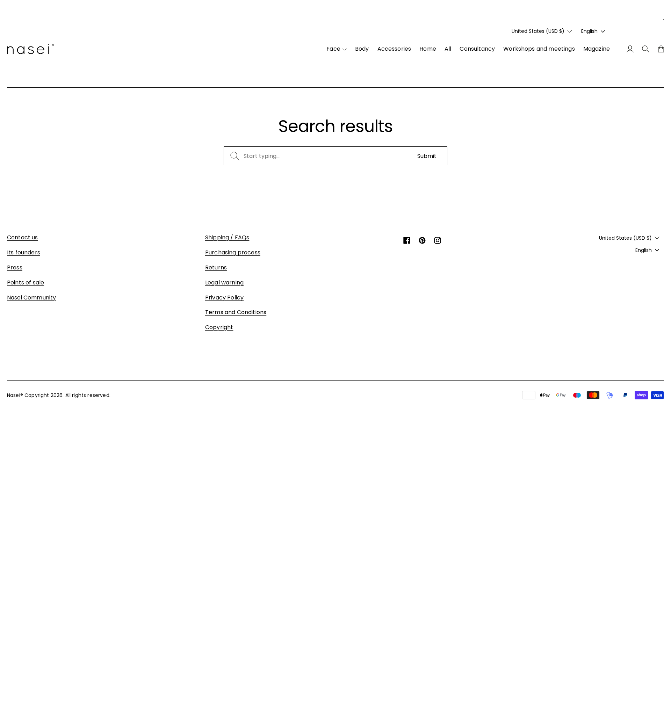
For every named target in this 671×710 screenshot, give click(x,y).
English (589, 31)
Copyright (219, 327)
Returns (216, 267)
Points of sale (25, 282)
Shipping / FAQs (227, 237)
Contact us (22, 237)
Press (14, 267)
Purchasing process (232, 252)
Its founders (23, 252)
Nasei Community (31, 298)
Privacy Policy (224, 298)
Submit (426, 156)
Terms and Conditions (235, 312)
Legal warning (224, 282)
